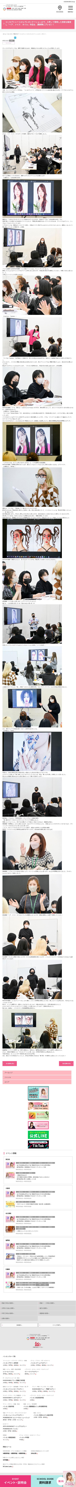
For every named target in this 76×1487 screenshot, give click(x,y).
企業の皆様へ (6, 1318)
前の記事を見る (67, 1063)
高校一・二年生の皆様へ (47, 1303)
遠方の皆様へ (44, 1308)
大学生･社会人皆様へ (8, 1308)
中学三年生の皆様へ (8, 1313)
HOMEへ (19, 1325)
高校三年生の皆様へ (8, 1303)
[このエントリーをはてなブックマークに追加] (15, 38)
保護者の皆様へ (44, 1313)
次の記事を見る (10, 1063)
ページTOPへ (57, 1325)
